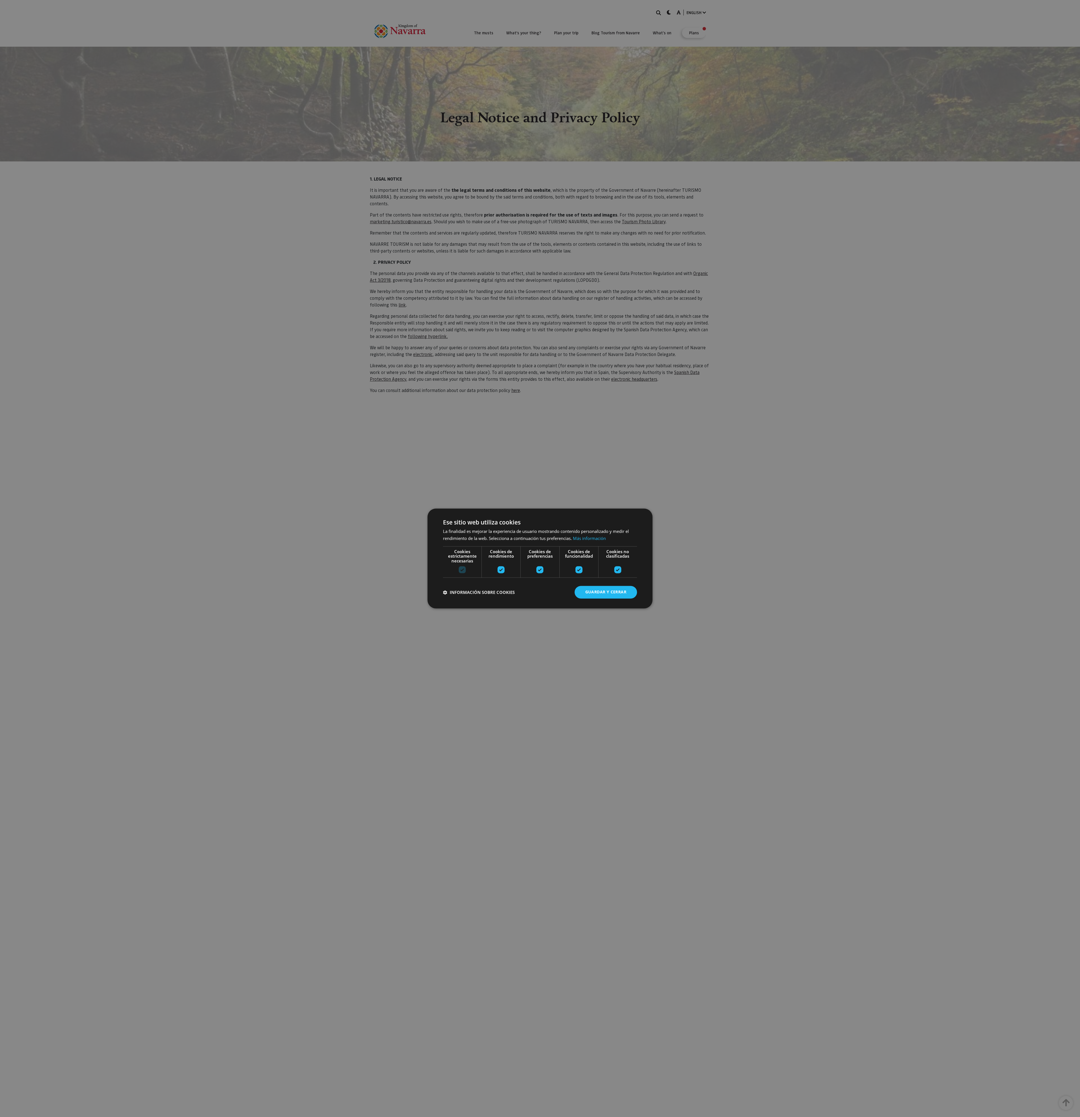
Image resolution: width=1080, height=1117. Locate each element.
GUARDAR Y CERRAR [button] (605, 592)
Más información (589, 538)
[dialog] (540, 558)
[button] (479, 592)
